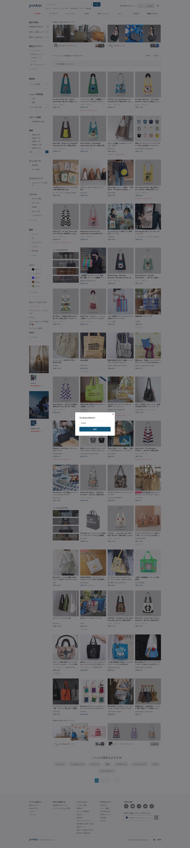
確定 (95, 429)
